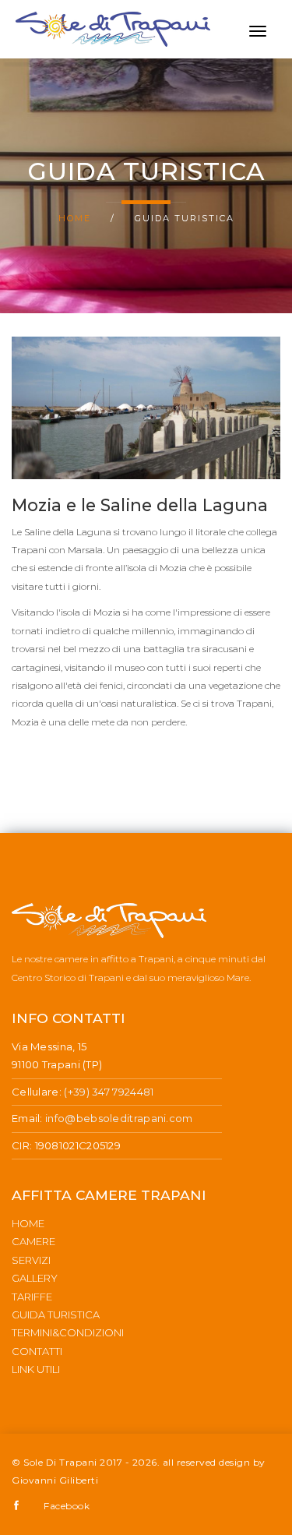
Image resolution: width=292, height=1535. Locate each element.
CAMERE (33, 1241)
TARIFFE (32, 1296)
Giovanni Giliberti (55, 1480)
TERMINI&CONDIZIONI (68, 1332)
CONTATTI (37, 1351)
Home (74, 218)
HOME (28, 1223)
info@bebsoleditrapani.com (119, 1118)
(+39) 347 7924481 (108, 1091)
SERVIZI (31, 1260)
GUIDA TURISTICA (56, 1314)
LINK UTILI (36, 1369)
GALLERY (35, 1278)
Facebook (67, 1506)
